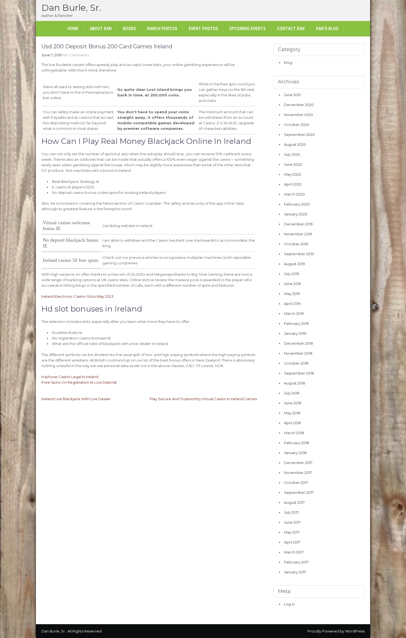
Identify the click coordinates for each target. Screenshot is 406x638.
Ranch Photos (162, 28)
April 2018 (292, 423)
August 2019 (294, 264)
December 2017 (298, 462)
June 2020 (293, 164)
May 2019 (292, 293)
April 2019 (292, 303)
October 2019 (296, 244)
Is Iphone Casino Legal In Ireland (69, 377)
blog (288, 62)
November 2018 (298, 353)
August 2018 (294, 383)
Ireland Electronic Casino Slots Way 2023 (77, 296)
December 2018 (298, 343)
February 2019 (296, 323)
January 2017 (295, 572)
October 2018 (296, 363)
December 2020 (299, 104)
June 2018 (292, 403)
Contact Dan (291, 28)
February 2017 (296, 562)
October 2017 (296, 482)
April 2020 (293, 184)
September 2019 (299, 254)
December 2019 (298, 224)
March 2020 (294, 194)
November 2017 (298, 472)
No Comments (76, 55)
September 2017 (298, 492)
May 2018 (292, 413)
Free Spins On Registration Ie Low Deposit (79, 382)
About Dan (101, 28)
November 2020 (298, 114)
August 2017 (294, 502)
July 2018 (291, 393)
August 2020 (295, 144)
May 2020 (292, 174)
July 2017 (291, 512)
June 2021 (292, 95)
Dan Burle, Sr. (71, 7)
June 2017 (292, 522)
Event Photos (203, 28)
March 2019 (294, 313)
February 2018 (296, 443)
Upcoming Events (247, 28)
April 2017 (292, 542)
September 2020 (299, 134)
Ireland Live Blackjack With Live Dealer (76, 399)
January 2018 (295, 452)
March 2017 (294, 552)
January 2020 (295, 214)
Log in (289, 604)
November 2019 (298, 234)
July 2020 (292, 154)
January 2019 (295, 333)
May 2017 (292, 532)
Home (72, 28)
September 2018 (299, 373)
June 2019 (292, 283)
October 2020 (296, 124)
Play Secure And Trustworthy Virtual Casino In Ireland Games (203, 399)
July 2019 (291, 273)
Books (129, 28)
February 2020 (297, 204)
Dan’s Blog (327, 28)
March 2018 (294, 433)
